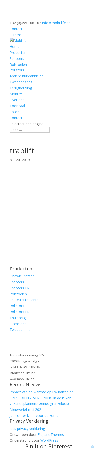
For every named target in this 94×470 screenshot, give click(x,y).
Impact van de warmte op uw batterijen (42, 392)
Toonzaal (17, 105)
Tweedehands (21, 82)
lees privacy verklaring (27, 428)
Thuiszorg (18, 317)
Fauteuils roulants (24, 299)
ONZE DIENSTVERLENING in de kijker (40, 398)
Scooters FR (19, 288)
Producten (18, 52)
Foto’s (15, 111)
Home (15, 46)
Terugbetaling (21, 88)
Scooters (17, 58)
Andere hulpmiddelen (27, 76)
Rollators (17, 70)
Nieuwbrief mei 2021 (26, 409)
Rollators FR (19, 311)
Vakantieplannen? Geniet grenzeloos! (39, 403)
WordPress (49, 440)
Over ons (17, 99)
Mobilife (16, 94)
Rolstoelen (18, 64)
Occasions (18, 323)
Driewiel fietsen (22, 276)
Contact (16, 28)
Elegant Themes (51, 434)
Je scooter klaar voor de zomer (35, 415)
